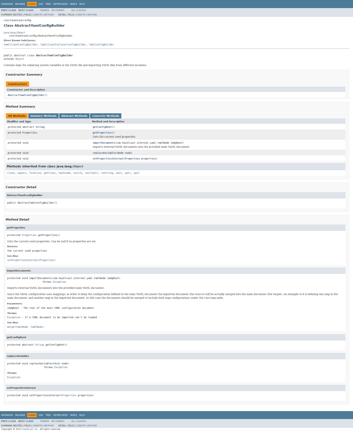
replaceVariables (104, 152)
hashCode (64, 172)
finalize (35, 172)
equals (21, 172)
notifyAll (91, 172)
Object (19, 58)
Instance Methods (43, 115)
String (40, 126)
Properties (29, 132)
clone (11, 172)
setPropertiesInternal (108, 158)
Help (82, 4)
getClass (50, 172)
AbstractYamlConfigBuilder (26, 95)
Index (73, 4)
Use (41, 4)
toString (107, 172)
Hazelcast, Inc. (30, 429)
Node (121, 152)
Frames (44, 10)
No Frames (58, 10)
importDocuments (104, 142)
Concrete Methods (105, 115)
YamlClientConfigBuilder (21, 44)
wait (119, 172)
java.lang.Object (14, 32)
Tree (48, 4)
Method (49, 14)
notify (77, 172)
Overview (7, 4)
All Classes (78, 10)
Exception (59, 281)
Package (20, 4)
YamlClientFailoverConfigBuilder (63, 44)
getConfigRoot (102, 126)
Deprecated (60, 4)
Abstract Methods (74, 115)
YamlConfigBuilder (101, 44)
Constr (37, 14)
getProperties (102, 132)
